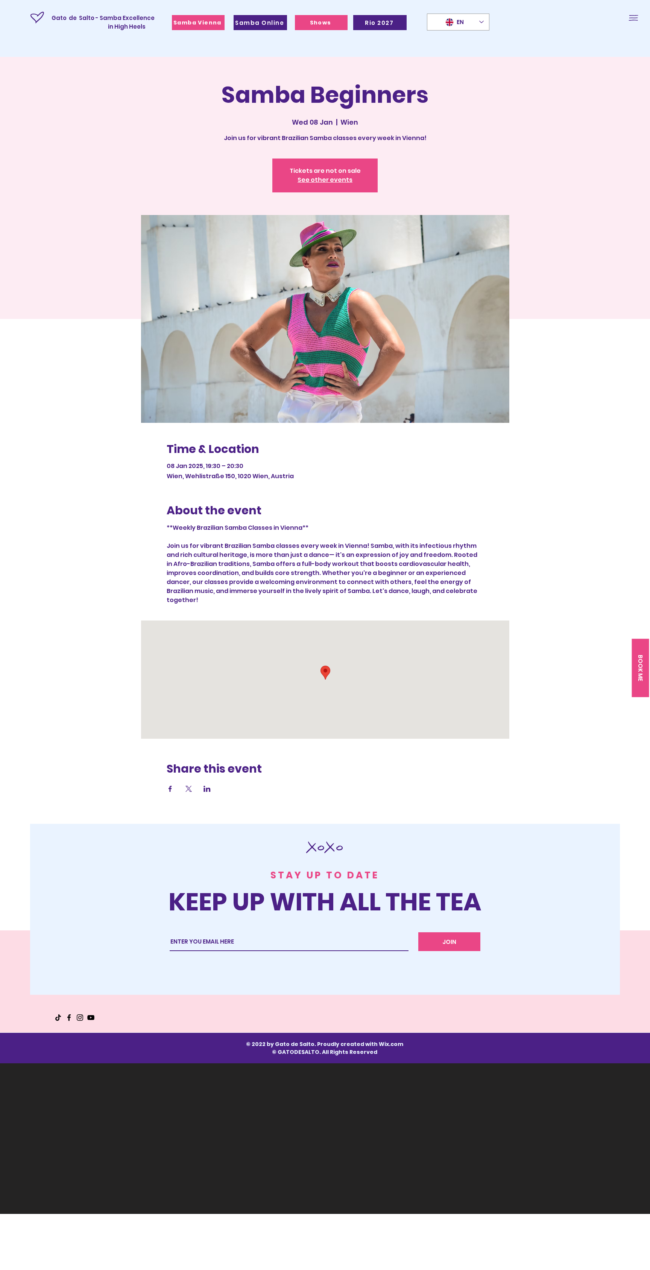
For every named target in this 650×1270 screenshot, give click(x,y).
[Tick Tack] (58, 1017)
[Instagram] (80, 1017)
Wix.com (391, 1044)
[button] (633, 18)
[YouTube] (91, 1017)
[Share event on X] (188, 789)
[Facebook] (69, 1017)
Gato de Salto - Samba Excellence (103, 18)
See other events (325, 179)
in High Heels (99, 26)
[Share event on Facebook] (170, 789)
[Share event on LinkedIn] (207, 789)
